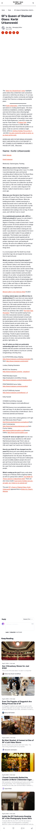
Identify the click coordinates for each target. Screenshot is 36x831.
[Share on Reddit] (17, 32)
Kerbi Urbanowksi (11, 105)
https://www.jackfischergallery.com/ (13, 430)
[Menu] (2, 3)
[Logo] (18, 3)
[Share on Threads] (10, 32)
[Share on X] (6, 32)
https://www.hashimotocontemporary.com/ (15, 426)
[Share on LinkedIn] (13, 32)
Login (7, 632)
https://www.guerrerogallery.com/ (18, 432)
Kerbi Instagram (7, 159)
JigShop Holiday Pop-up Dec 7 (22, 131)
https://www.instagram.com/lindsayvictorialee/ (17, 359)
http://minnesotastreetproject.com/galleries (16, 422)
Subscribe (12, 632)
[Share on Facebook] (2, 32)
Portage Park (22, 122)
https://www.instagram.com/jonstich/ (17, 361)
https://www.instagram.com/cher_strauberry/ (16, 371)
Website (8, 155)
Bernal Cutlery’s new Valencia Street (14, 292)
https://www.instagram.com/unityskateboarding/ (17, 380)
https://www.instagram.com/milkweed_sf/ (15, 392)
